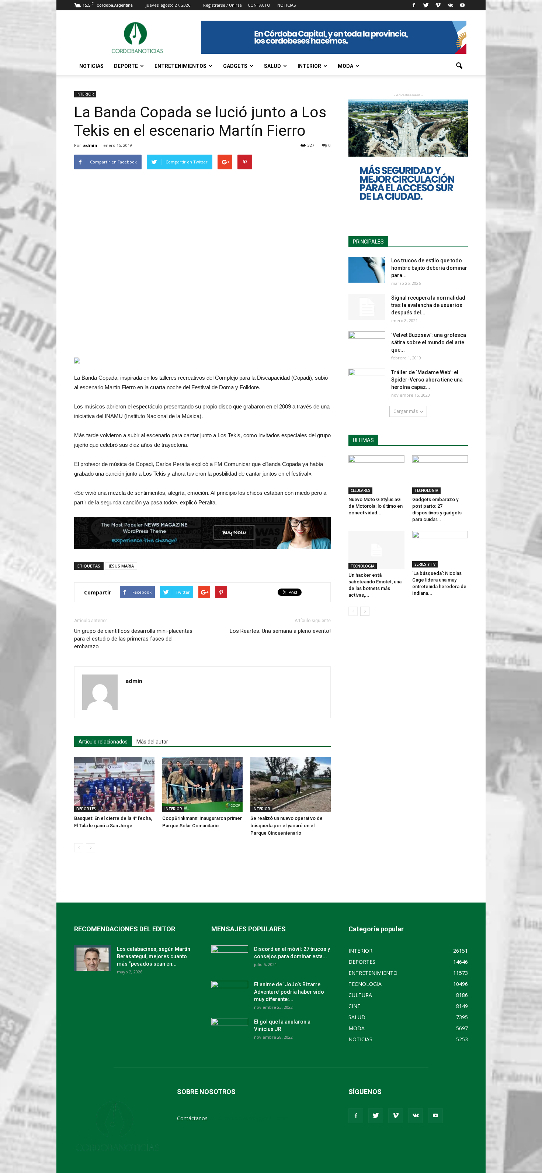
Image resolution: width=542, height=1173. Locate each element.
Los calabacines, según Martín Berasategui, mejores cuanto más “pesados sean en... (153, 956)
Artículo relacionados (103, 742)
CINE (354, 1006)
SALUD (272, 66)
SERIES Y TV (424, 564)
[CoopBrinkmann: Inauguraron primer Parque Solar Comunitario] (202, 784)
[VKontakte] (450, 5)
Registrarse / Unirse (222, 5)
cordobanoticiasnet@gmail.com (248, 1118)
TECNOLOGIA (426, 490)
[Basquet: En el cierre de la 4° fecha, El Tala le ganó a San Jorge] (114, 784)
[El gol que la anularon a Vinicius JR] (229, 1031)
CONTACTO (259, 5)
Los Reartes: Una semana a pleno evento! (280, 631)
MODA (345, 66)
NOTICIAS (91, 66)
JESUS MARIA (121, 566)
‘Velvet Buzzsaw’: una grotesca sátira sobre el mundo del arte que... (428, 342)
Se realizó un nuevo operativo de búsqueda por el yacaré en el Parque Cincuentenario (286, 825)
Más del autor (152, 742)
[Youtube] (462, 5)
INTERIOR (309, 66)
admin (90, 145)
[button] (459, 66)
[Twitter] (425, 5)
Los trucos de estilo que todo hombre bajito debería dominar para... (429, 268)
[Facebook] (413, 5)
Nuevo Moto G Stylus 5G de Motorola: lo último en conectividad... (375, 506)
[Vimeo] (438, 5)
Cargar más (405, 411)
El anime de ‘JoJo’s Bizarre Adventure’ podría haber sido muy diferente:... (289, 991)
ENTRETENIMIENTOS (180, 66)
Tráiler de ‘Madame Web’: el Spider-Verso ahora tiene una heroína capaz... (427, 379)
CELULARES (360, 490)
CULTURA (360, 994)
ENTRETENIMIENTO (372, 972)
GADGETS (235, 66)
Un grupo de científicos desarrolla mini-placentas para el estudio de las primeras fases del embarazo (133, 639)
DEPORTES (86, 808)
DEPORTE (126, 66)
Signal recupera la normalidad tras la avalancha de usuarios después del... (428, 305)
